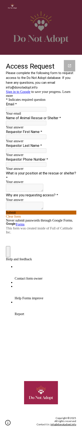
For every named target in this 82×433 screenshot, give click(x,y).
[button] (8, 424)
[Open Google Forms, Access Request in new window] (69, 65)
